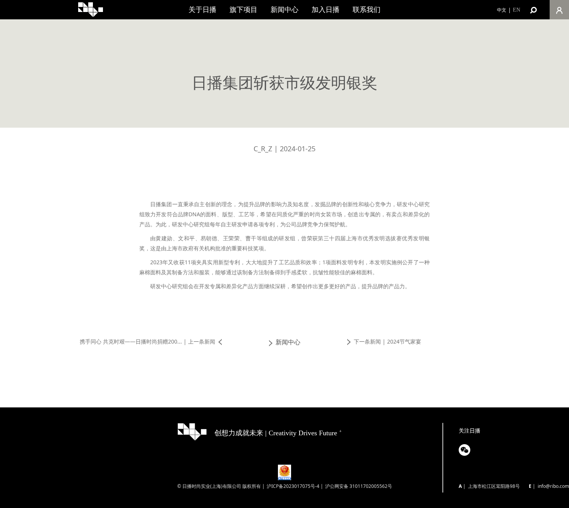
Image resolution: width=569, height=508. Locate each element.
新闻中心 (284, 10)
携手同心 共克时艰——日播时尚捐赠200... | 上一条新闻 (147, 341)
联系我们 (366, 10)
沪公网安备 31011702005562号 (358, 486)
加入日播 (325, 10)
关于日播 (202, 10)
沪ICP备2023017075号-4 (293, 486)
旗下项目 (243, 10)
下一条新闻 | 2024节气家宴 (387, 341)
